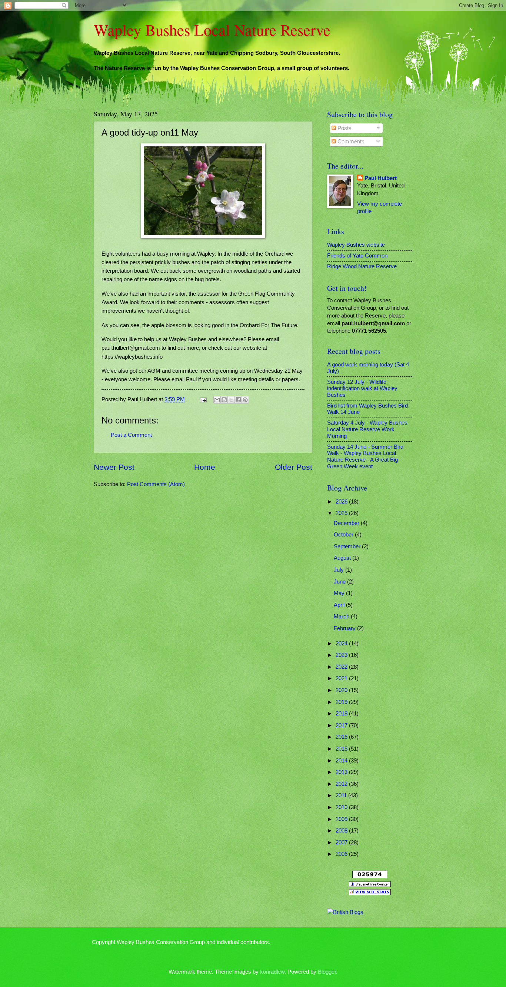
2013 (342, 772)
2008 (342, 831)
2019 (342, 702)
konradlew (272, 972)
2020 (342, 690)
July (339, 570)
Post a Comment (131, 435)
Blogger (327, 972)
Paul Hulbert (380, 178)
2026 (342, 502)
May (340, 593)
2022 (342, 667)
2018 (342, 714)
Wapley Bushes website (356, 245)
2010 (342, 807)
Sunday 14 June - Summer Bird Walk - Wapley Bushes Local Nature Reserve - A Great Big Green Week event (365, 456)
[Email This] (217, 399)
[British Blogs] (345, 912)
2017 (342, 725)
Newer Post (114, 467)
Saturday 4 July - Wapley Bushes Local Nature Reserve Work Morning (367, 429)
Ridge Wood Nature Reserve (362, 266)
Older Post (293, 467)
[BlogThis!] (224, 399)
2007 (342, 842)
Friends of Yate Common (357, 256)
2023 (342, 655)
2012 (342, 784)
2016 (342, 737)
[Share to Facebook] (238, 399)
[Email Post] (202, 399)
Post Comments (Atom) (156, 484)
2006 (342, 854)
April (340, 605)
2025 (342, 513)
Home (204, 467)
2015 (342, 749)
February (345, 628)
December (347, 523)
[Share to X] (231, 399)
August (343, 558)
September (348, 546)
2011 (342, 795)
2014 (342, 761)
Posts (344, 128)
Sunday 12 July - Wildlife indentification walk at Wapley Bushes (362, 388)
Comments (350, 141)
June (340, 582)
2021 (342, 678)
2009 (342, 819)
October (344, 535)
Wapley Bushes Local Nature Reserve (212, 29)
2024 (342, 644)
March (342, 616)
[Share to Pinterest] (245, 399)
